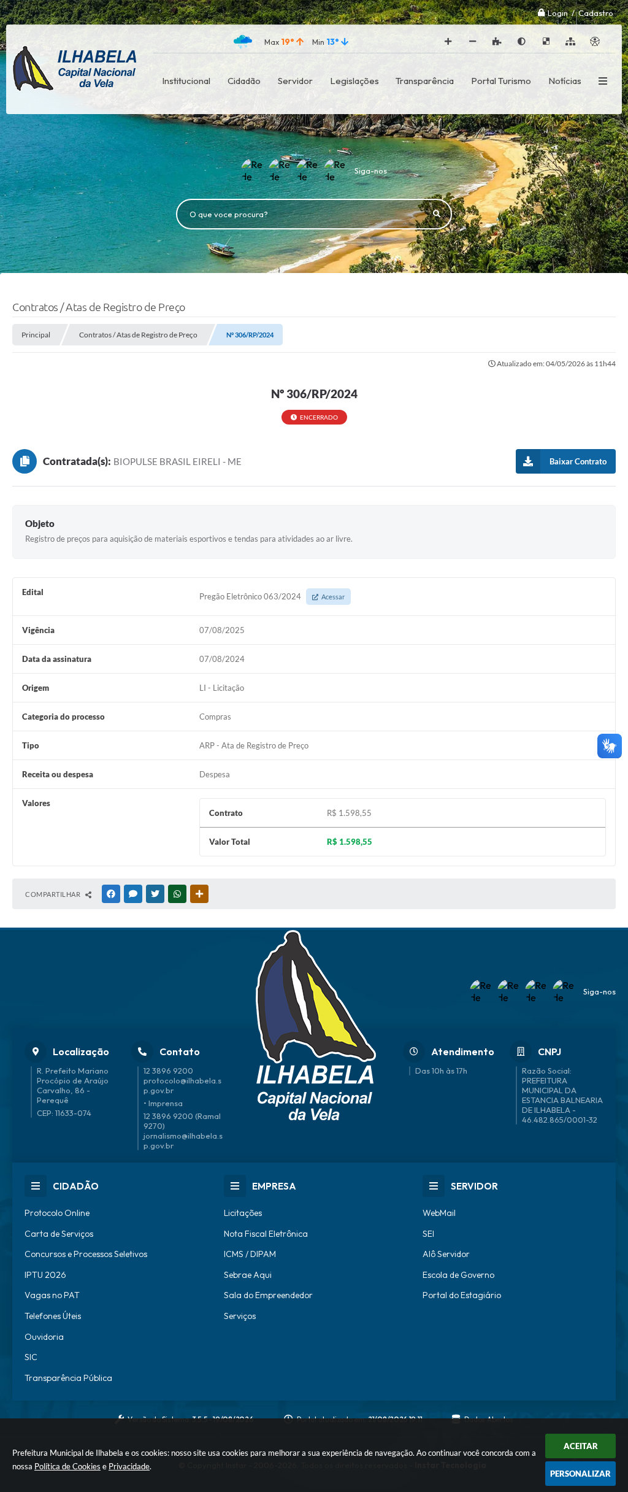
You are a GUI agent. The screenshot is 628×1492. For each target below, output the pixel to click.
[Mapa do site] (570, 42)
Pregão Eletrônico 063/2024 (272, 596)
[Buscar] (436, 214)
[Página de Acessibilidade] (595, 42)
